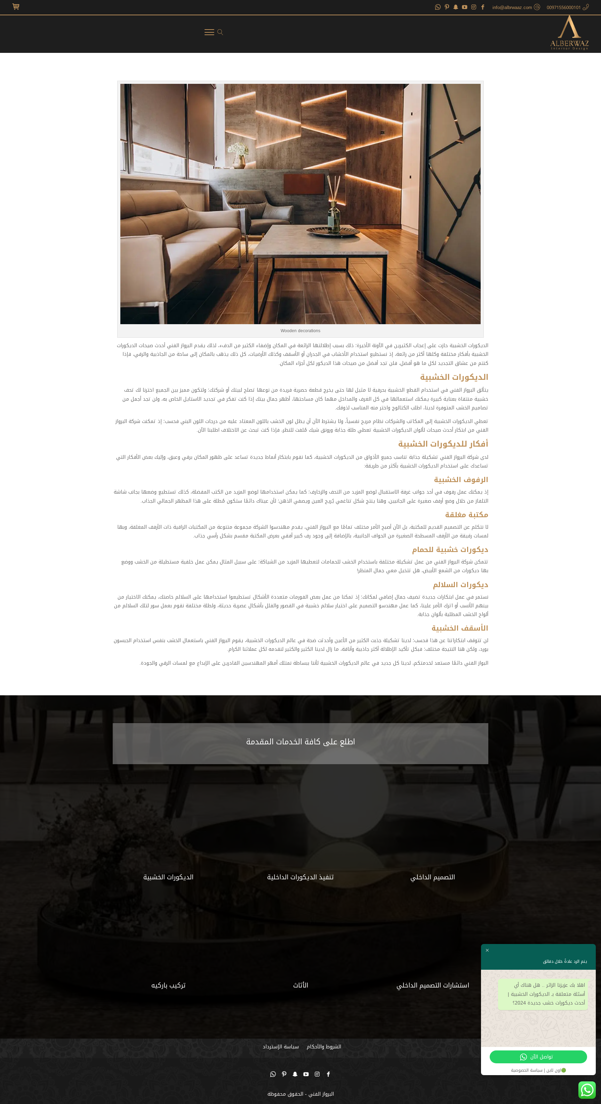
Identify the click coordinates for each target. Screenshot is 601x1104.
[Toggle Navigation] (209, 34)
